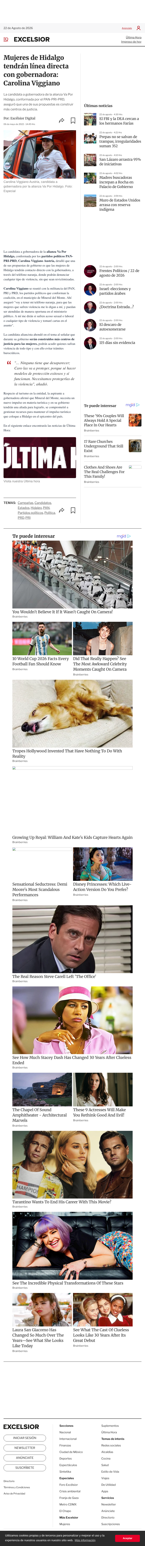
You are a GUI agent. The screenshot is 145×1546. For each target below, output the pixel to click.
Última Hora (133, 37)
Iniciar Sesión (24, 1438)
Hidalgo (36, 508)
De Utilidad (108, 1484)
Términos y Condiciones (17, 1487)
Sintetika (65, 1471)
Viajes (105, 1478)
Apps (104, 1491)
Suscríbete (24, 1468)
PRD (21, 518)
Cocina (106, 1458)
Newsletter (24, 1448)
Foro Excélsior (68, 1484)
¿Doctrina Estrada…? (116, 307)
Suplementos (110, 1425)
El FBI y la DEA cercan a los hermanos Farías (119, 121)
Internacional (68, 1439)
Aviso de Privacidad (14, 1493)
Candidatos (42, 503)
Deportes (65, 1458)
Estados (24, 508)
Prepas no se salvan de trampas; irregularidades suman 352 (120, 141)
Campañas (25, 503)
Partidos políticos (30, 513)
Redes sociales (111, 1445)
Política (49, 513)
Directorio (9, 1481)
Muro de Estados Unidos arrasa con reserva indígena (119, 205)
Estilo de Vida (110, 1471)
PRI (28, 518)
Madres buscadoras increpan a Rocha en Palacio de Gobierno (116, 182)
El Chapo (65, 1511)
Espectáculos (68, 1465)
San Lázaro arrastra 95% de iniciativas (120, 161)
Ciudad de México (71, 1452)
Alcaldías (107, 1452)
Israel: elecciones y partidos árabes (115, 291)
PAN (46, 508)
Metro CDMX (68, 1504)
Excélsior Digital (22, 118)
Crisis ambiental (69, 1491)
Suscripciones (110, 1524)
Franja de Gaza (69, 1498)
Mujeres (64, 1524)
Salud (105, 1465)
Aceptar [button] (127, 1538)
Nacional (65, 1432)
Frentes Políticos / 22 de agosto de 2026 (119, 273)
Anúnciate (127, 28)
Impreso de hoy (131, 41)
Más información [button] (85, 1540)
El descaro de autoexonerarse (112, 327)
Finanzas (65, 1445)
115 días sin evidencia (117, 343)
